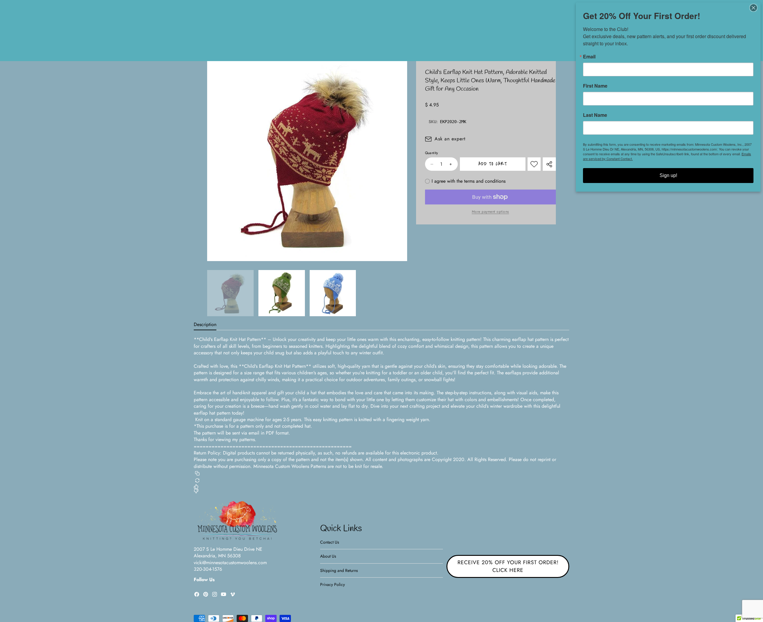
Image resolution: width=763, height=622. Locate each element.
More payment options (490, 211)
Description (205, 324)
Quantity (431, 153)
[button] (291, 247)
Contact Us (329, 542)
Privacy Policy (332, 584)
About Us (328, 556)
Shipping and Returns (339, 570)
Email (589, 56)
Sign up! (668, 175)
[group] (230, 293)
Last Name (595, 115)
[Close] (755, 7)
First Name (595, 85)
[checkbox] (465, 181)
